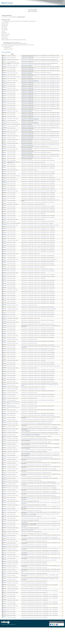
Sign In (60, 0)
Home (58, 0)
